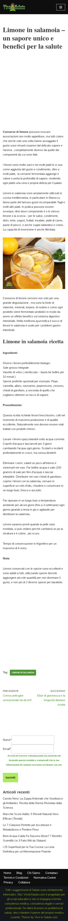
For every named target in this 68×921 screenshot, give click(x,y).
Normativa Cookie (45, 877)
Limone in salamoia (23, 672)
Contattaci (51, 872)
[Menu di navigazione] (60, 7)
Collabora (24, 882)
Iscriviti (10, 777)
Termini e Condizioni (16, 877)
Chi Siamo (33, 872)
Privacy (8, 882)
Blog (19, 872)
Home (7, 872)
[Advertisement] (34, 96)
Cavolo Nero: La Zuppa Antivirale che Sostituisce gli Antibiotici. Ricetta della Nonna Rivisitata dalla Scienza (33, 803)
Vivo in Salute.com (46, 917)
